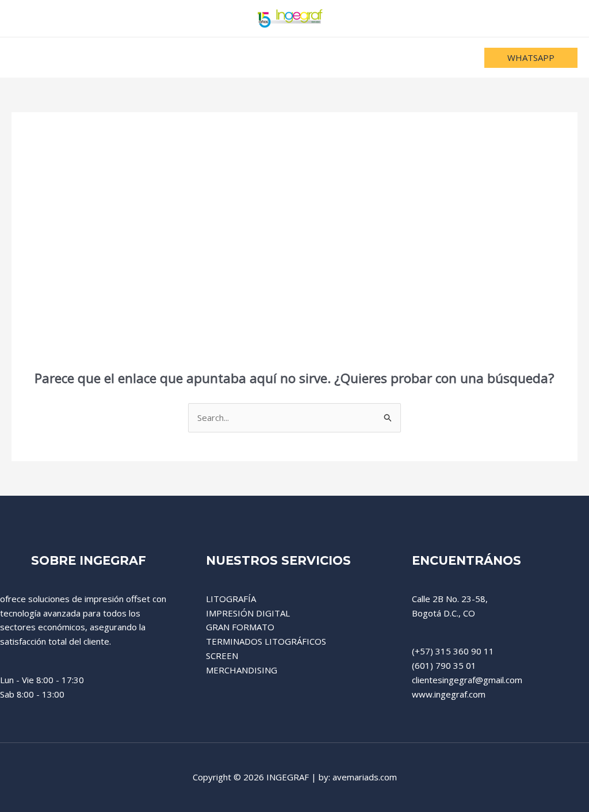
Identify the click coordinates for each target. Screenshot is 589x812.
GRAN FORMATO (240, 627)
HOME (168, 57)
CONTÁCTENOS (400, 57)
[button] (530, 58)
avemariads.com (364, 777)
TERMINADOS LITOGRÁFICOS (266, 641)
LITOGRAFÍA (231, 598)
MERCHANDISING (241, 670)
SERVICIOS (223, 57)
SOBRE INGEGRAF (306, 57)
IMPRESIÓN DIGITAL (248, 613)
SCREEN (222, 655)
